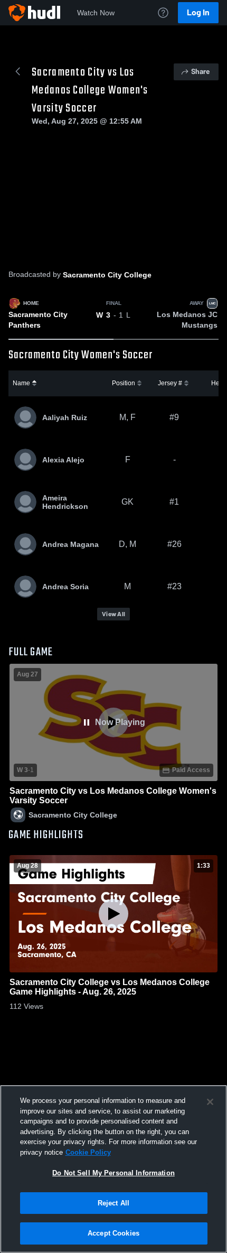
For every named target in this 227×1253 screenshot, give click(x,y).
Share (200, 72)
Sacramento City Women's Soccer (80, 355)
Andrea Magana (70, 544)
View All (113, 614)
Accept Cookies (113, 1233)
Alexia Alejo (63, 460)
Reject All (113, 1203)
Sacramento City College (107, 275)
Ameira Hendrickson (65, 502)
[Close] (210, 1101)
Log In (198, 12)
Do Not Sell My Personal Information (113, 1173)
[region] (113, 1169)
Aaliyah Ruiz (64, 417)
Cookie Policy (88, 1152)
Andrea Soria (65, 586)
